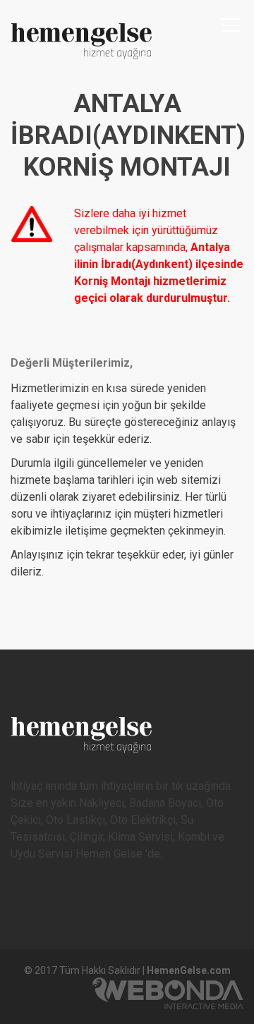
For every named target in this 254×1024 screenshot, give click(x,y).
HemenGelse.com (189, 970)
